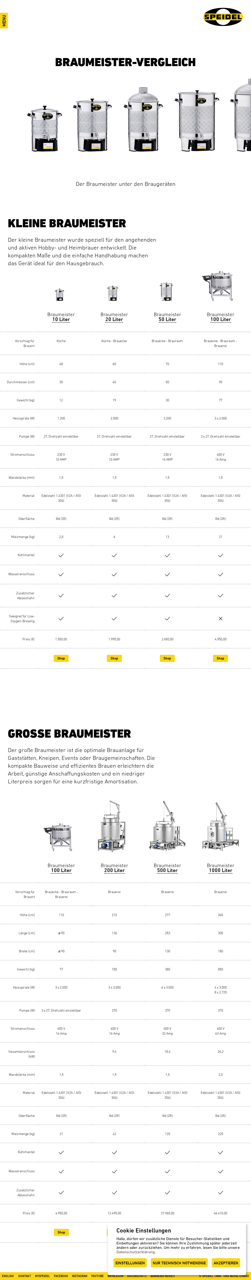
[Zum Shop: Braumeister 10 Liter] (61, 289)
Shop (61, 658)
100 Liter (220, 319)
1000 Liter (220, 870)
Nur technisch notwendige (179, 1263)
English (8, 1276)
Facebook (61, 1276)
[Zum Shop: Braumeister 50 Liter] (167, 289)
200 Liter (114, 870)
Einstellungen (130, 1263)
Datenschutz (137, 1276)
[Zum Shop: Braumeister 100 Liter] (220, 289)
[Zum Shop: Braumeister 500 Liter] (167, 831)
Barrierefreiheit (163, 1276)
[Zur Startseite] (223, 17)
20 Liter (114, 319)
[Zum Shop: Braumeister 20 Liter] (114, 289)
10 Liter (61, 319)
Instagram (79, 1276)
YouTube (97, 1276)
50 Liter (167, 319)
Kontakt (24, 1276)
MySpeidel (42, 1276)
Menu (4, 20)
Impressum (115, 1276)
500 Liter (167, 870)
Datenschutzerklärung (135, 1252)
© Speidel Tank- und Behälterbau (224, 1276)
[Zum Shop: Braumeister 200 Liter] (114, 831)
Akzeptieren (226, 1263)
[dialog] (177, 1249)
